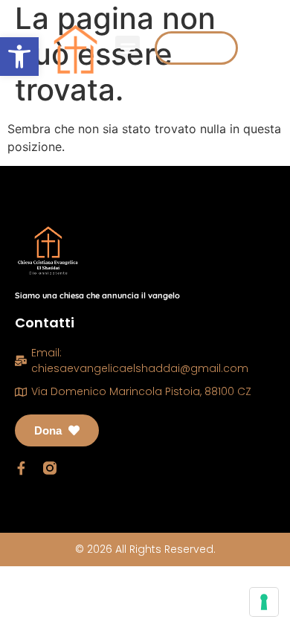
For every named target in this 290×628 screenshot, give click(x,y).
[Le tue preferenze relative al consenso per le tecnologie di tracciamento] (264, 602)
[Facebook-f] (21, 468)
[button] (19, 56)
